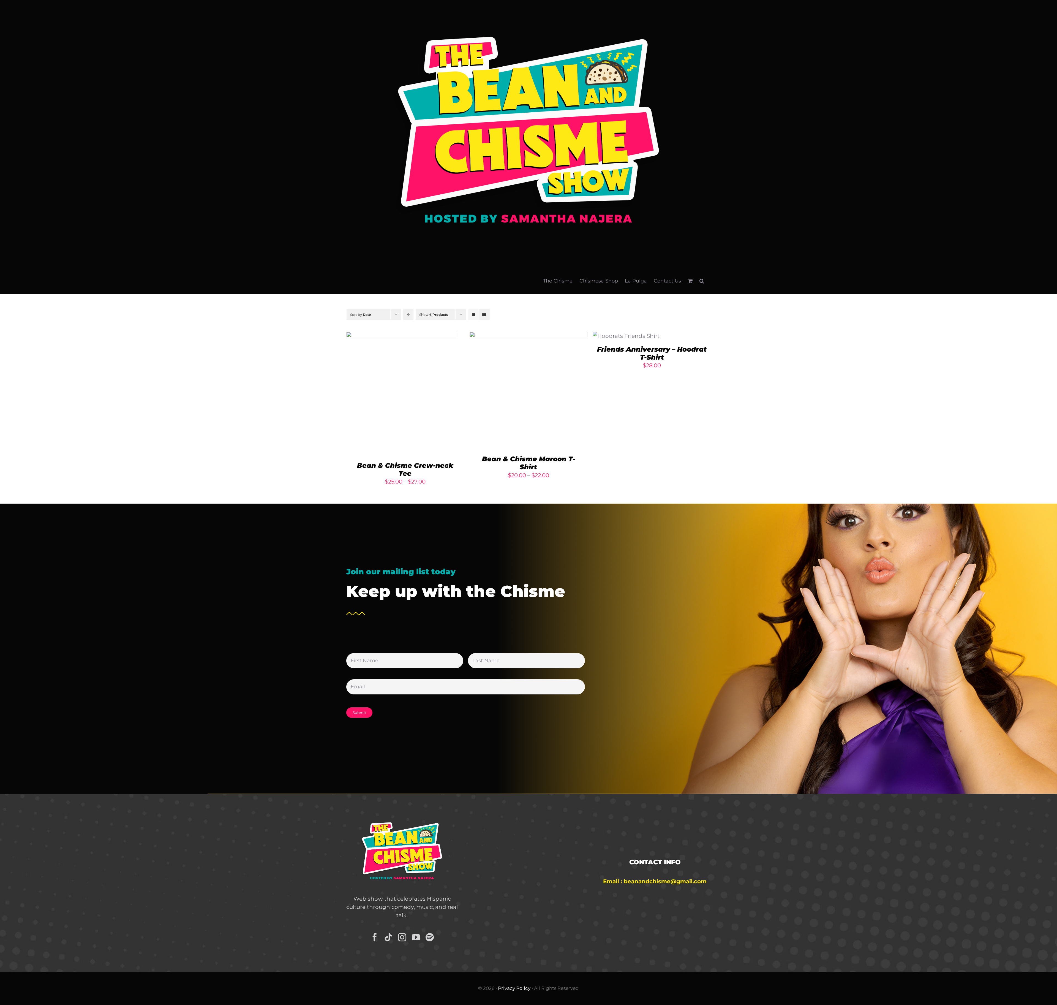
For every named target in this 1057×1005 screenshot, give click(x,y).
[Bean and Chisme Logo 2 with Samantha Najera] (402, 816)
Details (426, 395)
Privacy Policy (514, 988)
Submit (359, 712)
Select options (386, 395)
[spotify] (430, 937)
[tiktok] (388, 937)
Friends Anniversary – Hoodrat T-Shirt (652, 353)
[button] (701, 281)
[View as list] (484, 314)
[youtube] (416, 937)
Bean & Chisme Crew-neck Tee (405, 469)
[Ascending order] (408, 314)
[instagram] (402, 937)
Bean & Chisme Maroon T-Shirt (528, 463)
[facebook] (375, 937)
